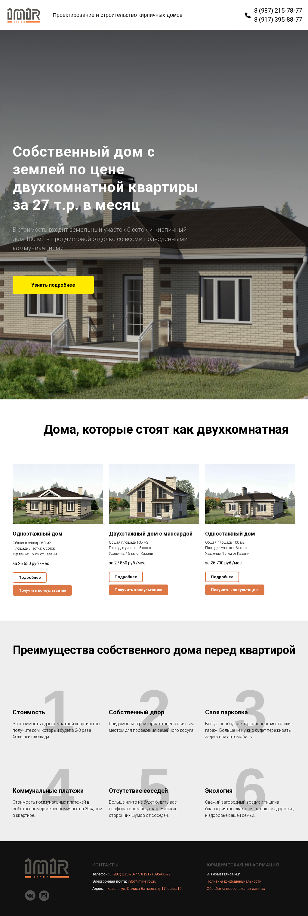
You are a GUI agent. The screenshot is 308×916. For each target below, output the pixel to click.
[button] (53, 512)
